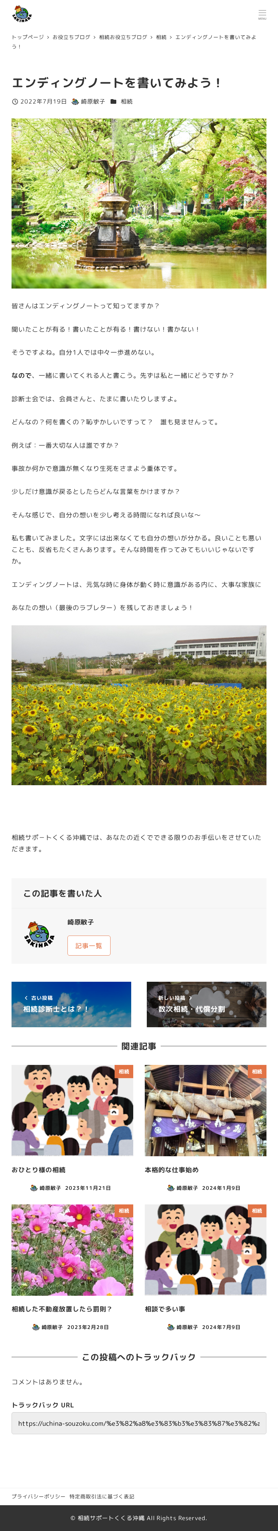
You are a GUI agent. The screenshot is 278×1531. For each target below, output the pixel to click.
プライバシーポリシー (39, 1496)
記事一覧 (88, 945)
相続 (127, 101)
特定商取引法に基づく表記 (102, 1496)
